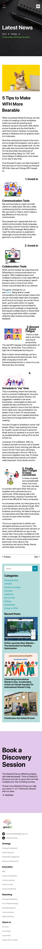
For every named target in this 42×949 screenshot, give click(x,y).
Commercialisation (8, 880)
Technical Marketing (9, 889)
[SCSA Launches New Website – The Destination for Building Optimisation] (21, 628)
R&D (3, 871)
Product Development (9, 876)
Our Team (5, 927)
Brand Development (9, 908)
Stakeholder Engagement (10, 857)
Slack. (9, 292)
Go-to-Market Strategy (10, 903)
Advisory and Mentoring (10, 861)
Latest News (6, 936)
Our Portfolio (6, 931)
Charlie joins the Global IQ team (19, 718)
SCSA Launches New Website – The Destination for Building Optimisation (19, 646)
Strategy (14, 34)
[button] (38, 6)
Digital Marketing (8, 916)
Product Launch (7, 884)
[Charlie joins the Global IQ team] (21, 703)
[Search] (35, 568)
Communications (8, 912)
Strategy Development (10, 848)
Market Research (8, 853)
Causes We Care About (10, 940)
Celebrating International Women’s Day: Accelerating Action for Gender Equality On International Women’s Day (18, 683)
